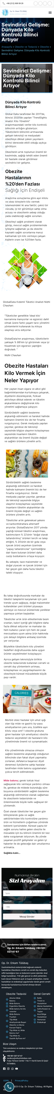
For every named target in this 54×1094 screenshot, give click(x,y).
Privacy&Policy (21, 1080)
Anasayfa (7, 46)
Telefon (7, 901)
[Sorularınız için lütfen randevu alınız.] (4, 945)
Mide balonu (11, 780)
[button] (50, 12)
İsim (5, 887)
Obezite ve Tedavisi (26, 46)
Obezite (44, 46)
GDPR (6, 1080)
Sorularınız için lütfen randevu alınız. (27, 944)
